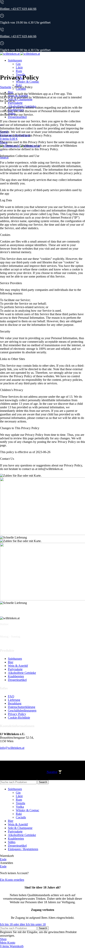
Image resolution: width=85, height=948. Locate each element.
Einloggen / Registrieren (23, 849)
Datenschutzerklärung (21, 707)
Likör (19, 67)
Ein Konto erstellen (12, 879)
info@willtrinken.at (12, 747)
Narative (52, 772)
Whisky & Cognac (27, 81)
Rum (19, 71)
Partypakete (15, 669)
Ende (3, 859)
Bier (10, 662)
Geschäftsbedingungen (22, 710)
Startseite (5, 87)
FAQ (11, 696)
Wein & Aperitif (18, 665)
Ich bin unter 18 (36, 924)
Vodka (20, 806)
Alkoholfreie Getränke (22, 672)
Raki (19, 85)
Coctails (21, 817)
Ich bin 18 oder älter (13, 924)
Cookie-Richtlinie (19, 717)
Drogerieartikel (17, 679)
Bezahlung (14, 703)
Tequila (20, 803)
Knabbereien (16, 676)
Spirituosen (15, 658)
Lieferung (14, 700)
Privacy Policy (17, 714)
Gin (18, 64)
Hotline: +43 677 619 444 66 (18, 8)
